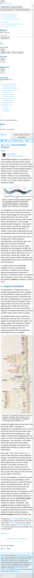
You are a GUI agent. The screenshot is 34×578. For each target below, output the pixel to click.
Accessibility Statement (13, 569)
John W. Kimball (11, 154)
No (10, 548)
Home (9, 140)
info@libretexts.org (13, 571)
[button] (6, 109)
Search (3, 576)
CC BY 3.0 (13, 523)
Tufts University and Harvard (15, 156)
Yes (4, 548)
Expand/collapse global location (32, 140)
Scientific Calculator (8, 96)
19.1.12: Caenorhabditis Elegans (19, 518)
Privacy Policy (18, 567)
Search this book (4, 32)
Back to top (4, 533)
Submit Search (5, 38)
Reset (2, 50)
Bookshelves (20, 140)
